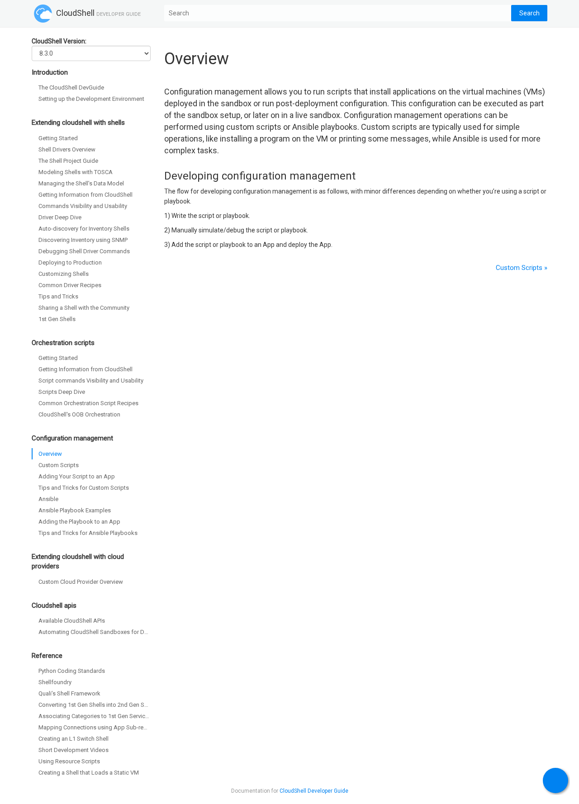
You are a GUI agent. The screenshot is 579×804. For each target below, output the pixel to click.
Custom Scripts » (521, 268)
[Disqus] (356, 439)
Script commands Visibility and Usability (90, 380)
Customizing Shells (63, 273)
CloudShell (97, 13)
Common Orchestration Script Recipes (88, 403)
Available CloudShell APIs (71, 620)
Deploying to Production (70, 262)
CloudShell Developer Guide (314, 791)
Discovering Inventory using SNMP (83, 239)
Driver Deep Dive (59, 217)
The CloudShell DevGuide (71, 87)
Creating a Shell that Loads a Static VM (88, 772)
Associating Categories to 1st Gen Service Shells (94, 716)
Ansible (48, 499)
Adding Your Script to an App (76, 476)
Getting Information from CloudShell (85, 194)
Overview (50, 453)
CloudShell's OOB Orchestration (79, 414)
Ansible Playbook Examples (74, 510)
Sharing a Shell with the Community (83, 307)
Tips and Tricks (58, 296)
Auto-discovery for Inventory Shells (83, 228)
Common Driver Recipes (69, 285)
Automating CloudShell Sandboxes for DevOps (94, 632)
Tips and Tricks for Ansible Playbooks (88, 533)
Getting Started (58, 138)
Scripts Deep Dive (61, 391)
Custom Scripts (58, 465)
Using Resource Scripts (69, 761)
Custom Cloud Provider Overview (80, 581)
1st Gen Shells (57, 319)
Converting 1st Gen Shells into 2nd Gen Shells (94, 704)
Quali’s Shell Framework (69, 693)
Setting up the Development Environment (91, 98)
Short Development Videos (73, 750)
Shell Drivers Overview (66, 149)
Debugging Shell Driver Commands (84, 251)
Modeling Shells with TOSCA (75, 172)
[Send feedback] (555, 780)
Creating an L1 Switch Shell (73, 738)
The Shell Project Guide (68, 160)
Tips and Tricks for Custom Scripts (83, 487)
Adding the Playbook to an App (79, 521)
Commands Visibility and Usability (82, 206)
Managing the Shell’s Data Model (81, 183)
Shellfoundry (54, 682)
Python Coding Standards (71, 670)
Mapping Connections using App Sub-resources (94, 727)
